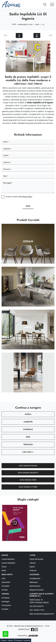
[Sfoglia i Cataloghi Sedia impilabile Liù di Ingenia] (36, 35)
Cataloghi (5, 602)
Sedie (37, 24)
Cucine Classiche (8, 563)
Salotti (32, 567)
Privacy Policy (27, 197)
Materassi (34, 582)
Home (14, 24)
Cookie (10, 640)
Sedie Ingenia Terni (28, 480)
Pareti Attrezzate (36, 559)
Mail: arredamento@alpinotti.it (42, 614)
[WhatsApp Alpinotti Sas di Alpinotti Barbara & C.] (5, 634)
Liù (43, 24)
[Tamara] (50, 35)
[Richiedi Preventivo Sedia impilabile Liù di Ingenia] (19, 35)
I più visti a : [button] (28, 452)
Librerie (33, 563)
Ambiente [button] (28, 421)
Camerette (6, 582)
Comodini (5, 586)
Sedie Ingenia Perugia (28, 466)
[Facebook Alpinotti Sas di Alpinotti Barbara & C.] (32, 629)
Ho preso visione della (18, 197)
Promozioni (6, 605)
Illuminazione (35, 586)
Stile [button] (28, 437)
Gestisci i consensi (23, 640)
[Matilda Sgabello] (6, 35)
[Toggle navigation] (52, 4)
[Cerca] (47, 4)
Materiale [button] (28, 429)
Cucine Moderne (8, 559)
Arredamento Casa (25, 24)
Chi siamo (6, 598)
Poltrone (33, 570)
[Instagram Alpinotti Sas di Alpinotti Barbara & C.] (36, 629)
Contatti (5, 609)
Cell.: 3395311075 (37, 610)
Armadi (4, 590)
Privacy (3, 640)
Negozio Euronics (37, 590)
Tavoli (4, 567)
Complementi (35, 578)
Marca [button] (28, 414)
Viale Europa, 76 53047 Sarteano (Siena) (39, 601)
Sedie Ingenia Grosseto (28, 473)
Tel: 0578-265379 (36, 606)
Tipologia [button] (28, 444)
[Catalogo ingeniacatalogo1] (15, 522)
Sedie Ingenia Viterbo (28, 487)
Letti (3, 578)
